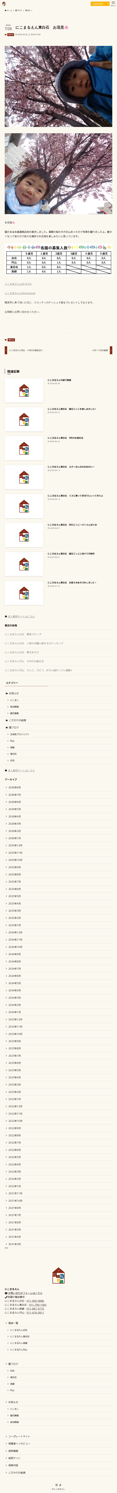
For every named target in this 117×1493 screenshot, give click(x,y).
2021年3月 (14, 1244)
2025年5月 (14, 896)
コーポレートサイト (19, 1436)
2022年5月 (14, 1157)
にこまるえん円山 (18, 1349)
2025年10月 (15, 860)
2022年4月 (14, 1164)
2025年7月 (14, 881)
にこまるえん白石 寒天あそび (22, 652)
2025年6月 (14, 889)
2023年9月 (14, 1041)
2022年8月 (14, 1135)
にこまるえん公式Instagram (20, 293)
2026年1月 (14, 838)
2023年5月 (14, 1070)
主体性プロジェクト (19, 734)
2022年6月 (14, 1150)
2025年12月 (15, 845)
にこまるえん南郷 (18, 1343)
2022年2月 (14, 1179)
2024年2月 (14, 1005)
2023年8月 (14, 1048)
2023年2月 (14, 1092)
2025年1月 (14, 925)
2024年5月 (14, 983)
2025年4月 (14, 903)
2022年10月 (15, 1121)
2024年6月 (14, 976)
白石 (12, 760)
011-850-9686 (35, 1301)
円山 (12, 740)
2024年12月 (15, 932)
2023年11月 (15, 1026)
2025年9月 (14, 867)
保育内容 (13, 1465)
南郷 (12, 747)
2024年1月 (14, 1012)
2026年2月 (14, 831)
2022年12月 (15, 1106)
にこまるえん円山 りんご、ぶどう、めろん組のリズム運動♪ (38, 670)
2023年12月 (15, 1019)
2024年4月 (14, 990)
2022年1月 (14, 1186)
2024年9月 (14, 954)
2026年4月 (14, 816)
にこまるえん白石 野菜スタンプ (23, 634)
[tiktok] (60, 1485)
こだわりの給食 (17, 720)
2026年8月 (14, 787)
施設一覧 (13, 1323)
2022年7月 (14, 1142)
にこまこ (14, 700)
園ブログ (14, 727)
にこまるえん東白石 (19, 1336)
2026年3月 (14, 823)
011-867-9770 (35, 1308)
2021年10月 (15, 1200)
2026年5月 (14, 809)
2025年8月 (14, 874)
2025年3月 (14, 910)
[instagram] (56, 1485)
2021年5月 (14, 1229)
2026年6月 (14, 802)
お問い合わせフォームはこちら (25, 1293)
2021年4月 (14, 1236)
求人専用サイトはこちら (21, 616)
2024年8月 (14, 961)
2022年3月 (14, 1171)
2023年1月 (14, 1099)
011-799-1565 (37, 1305)
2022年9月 (14, 1128)
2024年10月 (15, 947)
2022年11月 (15, 1113)
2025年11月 (15, 852)
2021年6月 (14, 1222)
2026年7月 (14, 794)
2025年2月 (14, 918)
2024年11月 (15, 939)
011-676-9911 (35, 1312)
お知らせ (14, 693)
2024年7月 (14, 968)
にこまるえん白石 (18, 1330)
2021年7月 (14, 1215)
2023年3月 (14, 1084)
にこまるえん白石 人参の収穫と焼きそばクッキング (34, 643)
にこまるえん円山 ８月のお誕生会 (24, 661)
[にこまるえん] (3, 3)
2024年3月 (14, 997)
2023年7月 (14, 1055)
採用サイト (14, 1458)
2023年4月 (14, 1077)
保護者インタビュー (19, 1443)
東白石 (10, 34)
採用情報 (13, 1451)
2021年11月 (15, 1193)
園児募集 (14, 713)
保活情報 (14, 706)
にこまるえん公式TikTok (18, 284)
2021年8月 (14, 1208)
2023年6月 (14, 1063)
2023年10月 (15, 1034)
